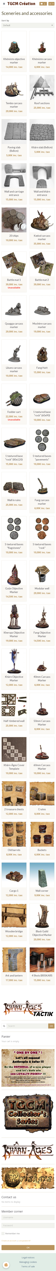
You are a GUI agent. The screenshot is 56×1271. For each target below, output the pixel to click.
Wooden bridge (14, 931)
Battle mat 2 (42, 279)
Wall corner (42, 890)
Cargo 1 (14, 890)
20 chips (14, 235)
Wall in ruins (14, 500)
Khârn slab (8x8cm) (42, 147)
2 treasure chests (14, 809)
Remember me (12, 1233)
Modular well (42, 588)
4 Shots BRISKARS (42, 975)
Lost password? (24, 1241)
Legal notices (28, 1257)
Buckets (42, 850)
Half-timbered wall (14, 721)
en (50, 4)
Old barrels (14, 850)
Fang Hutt (42, 367)
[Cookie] (6, 1265)
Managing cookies (28, 1262)
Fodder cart (14, 411)
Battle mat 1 (14, 279)
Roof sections (42, 103)
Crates (42, 809)
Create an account (8, 1241)
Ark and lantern (14, 975)
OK (51, 1025)
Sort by (5, 20)
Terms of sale (28, 1266)
